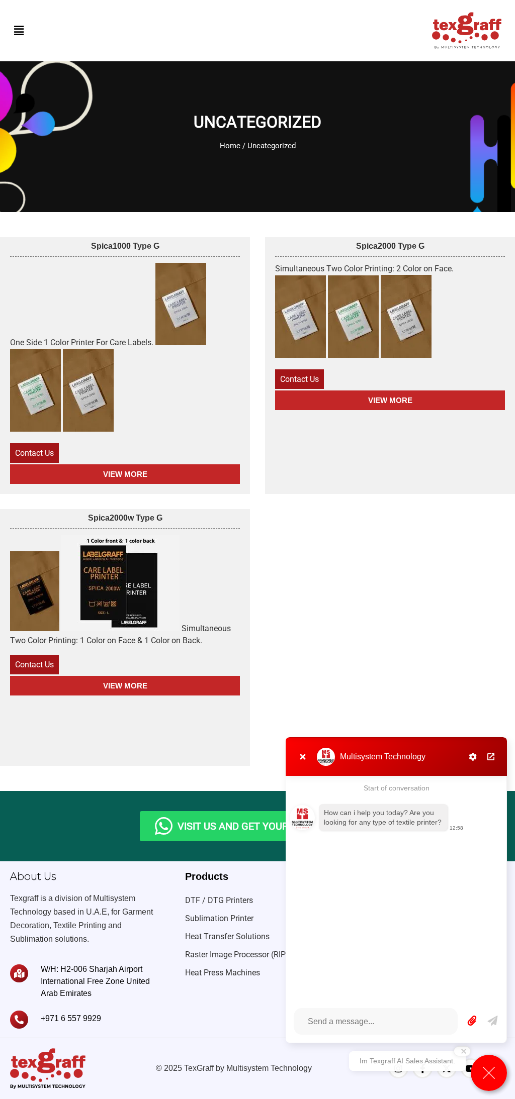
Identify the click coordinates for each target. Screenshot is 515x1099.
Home (230, 145)
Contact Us (34, 453)
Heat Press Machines (222, 972)
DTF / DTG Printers (219, 900)
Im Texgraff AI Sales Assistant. (407, 1061)
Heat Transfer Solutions (227, 936)
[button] (18, 30)
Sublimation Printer (219, 918)
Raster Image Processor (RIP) (237, 954)
